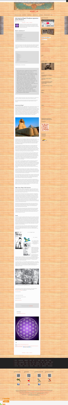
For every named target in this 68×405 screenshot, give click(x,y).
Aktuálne (43, 360)
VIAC (53, 398)
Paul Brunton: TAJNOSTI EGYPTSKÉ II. (45, 49)
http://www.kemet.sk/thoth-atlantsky (21, 313)
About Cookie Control (3, 398)
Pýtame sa (50, 360)
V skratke (46, 360)
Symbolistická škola (21, 360)
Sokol (48, 392)
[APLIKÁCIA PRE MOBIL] (18, 375)
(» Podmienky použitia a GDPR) (43, 394)
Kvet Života (21, 346)
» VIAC (39, 394)
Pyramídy (39, 360)
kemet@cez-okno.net (34, 393)
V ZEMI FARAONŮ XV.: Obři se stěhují (46, 93)
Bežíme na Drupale (46, 393)
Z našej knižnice (19, 344)
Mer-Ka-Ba (18, 346)
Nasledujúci (30, 22)
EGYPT (28, 344)
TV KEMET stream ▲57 (45, 111)
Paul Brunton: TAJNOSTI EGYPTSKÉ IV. (45, 51)
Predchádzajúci (24, 22)
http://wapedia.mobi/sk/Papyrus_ (19, 290)
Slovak (43, 39)
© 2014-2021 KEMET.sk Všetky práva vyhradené (25, 393)
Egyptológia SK (26, 360)
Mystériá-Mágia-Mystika (24, 344)
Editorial (31, 360)
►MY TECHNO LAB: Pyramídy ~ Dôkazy (46, 85)
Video (33, 360)
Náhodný (27, 22)
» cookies (27, 394)
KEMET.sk (42, 84)
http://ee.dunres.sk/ (19, 300)
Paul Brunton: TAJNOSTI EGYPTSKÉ (45, 48)
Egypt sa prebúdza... (34, 12)
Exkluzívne (16, 360)
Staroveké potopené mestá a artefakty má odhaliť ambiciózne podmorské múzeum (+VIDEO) (46, 82)
